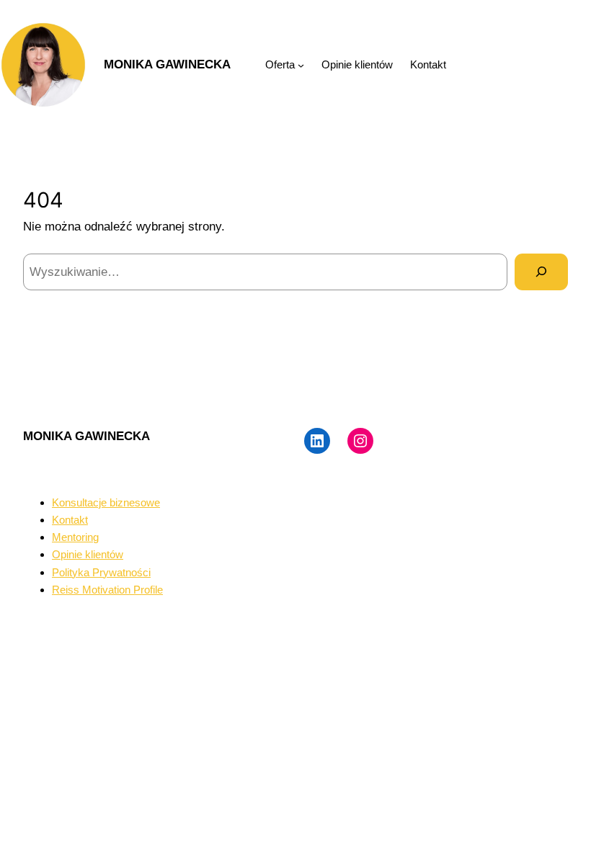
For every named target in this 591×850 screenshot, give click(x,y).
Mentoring (75, 537)
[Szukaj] (541, 272)
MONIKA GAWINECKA (167, 64)
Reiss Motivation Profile (107, 589)
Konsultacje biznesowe (106, 502)
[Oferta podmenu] (301, 65)
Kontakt (70, 520)
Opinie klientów (87, 554)
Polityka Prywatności (101, 572)
